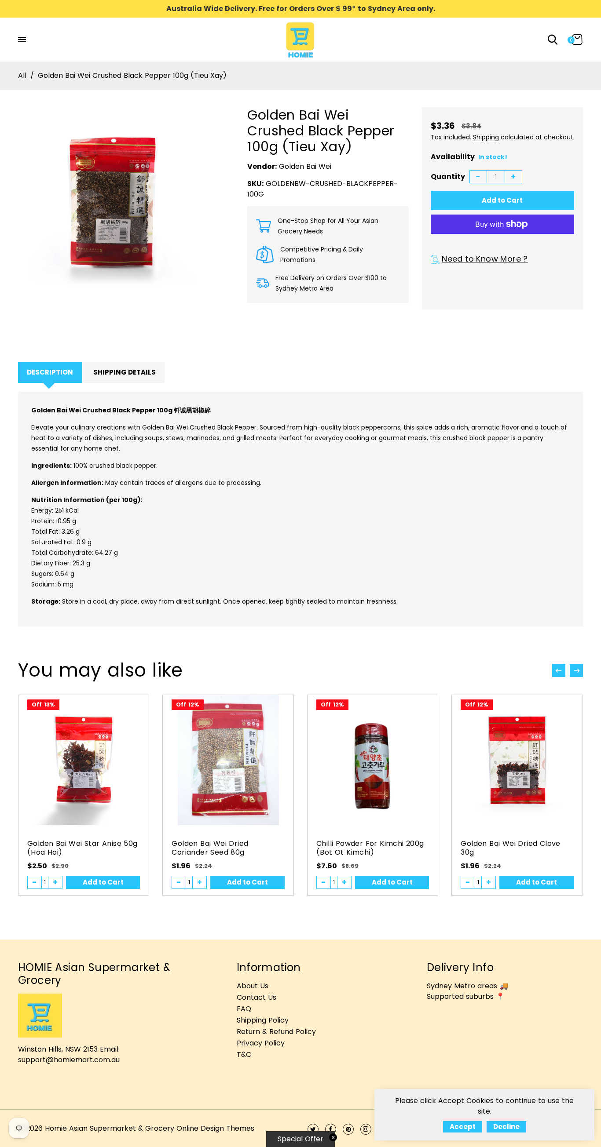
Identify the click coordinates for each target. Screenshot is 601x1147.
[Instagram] (365, 1129)
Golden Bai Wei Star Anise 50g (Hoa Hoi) (82, 847)
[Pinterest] (348, 1129)
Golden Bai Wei (305, 166)
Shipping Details (124, 372)
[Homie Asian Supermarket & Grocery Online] (300, 39)
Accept (463, 1126)
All (22, 75)
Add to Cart (103, 882)
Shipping (486, 137)
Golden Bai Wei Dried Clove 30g (510, 847)
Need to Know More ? (485, 258)
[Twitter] (313, 1129)
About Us (252, 986)
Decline (506, 1126)
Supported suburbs (460, 996)
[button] (576, 670)
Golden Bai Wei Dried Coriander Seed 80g (210, 847)
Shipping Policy (263, 1020)
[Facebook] (330, 1129)
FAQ (244, 1009)
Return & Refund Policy (276, 1032)
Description (50, 372)
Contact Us (256, 997)
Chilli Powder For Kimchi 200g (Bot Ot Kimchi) (370, 847)
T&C (244, 1054)
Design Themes (227, 1128)
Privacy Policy (261, 1043)
